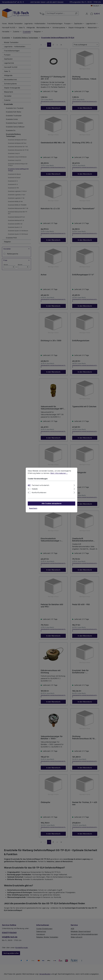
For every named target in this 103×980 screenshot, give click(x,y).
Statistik (35, 489)
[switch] (29, 489)
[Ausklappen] (74, 485)
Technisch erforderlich (40, 485)
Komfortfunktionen (39, 493)
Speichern (33, 508)
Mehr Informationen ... (59, 473)
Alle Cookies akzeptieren (51, 504)
